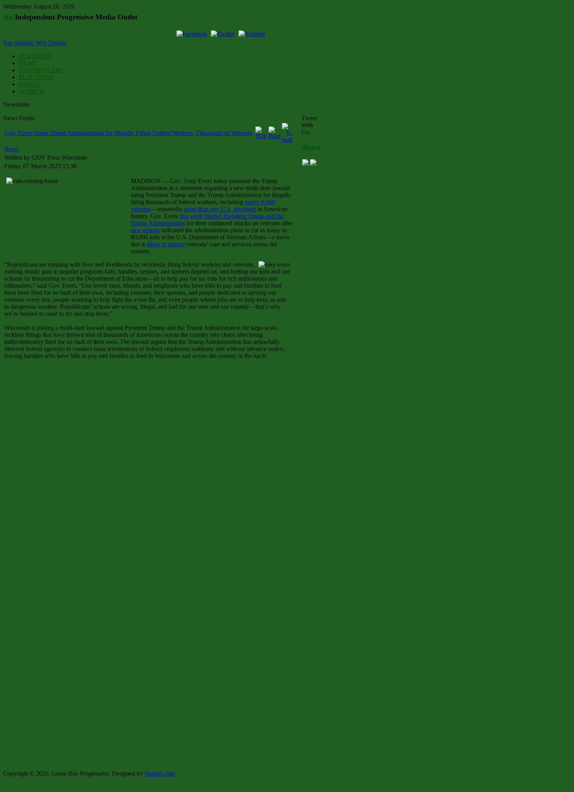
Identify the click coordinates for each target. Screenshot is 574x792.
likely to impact (166, 244)
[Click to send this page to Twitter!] (313, 163)
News (11, 149)
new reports (145, 230)
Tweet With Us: (309, 125)
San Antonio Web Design (34, 42)
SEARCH (31, 91)
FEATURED (35, 56)
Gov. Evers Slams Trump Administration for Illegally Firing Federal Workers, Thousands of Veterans (128, 133)
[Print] (274, 136)
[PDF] (261, 136)
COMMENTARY (41, 70)
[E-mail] (287, 139)
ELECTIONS (36, 77)
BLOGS (29, 84)
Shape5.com (159, 773)
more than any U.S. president (220, 209)
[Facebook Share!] (305, 163)
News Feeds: (19, 118)
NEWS (28, 63)
